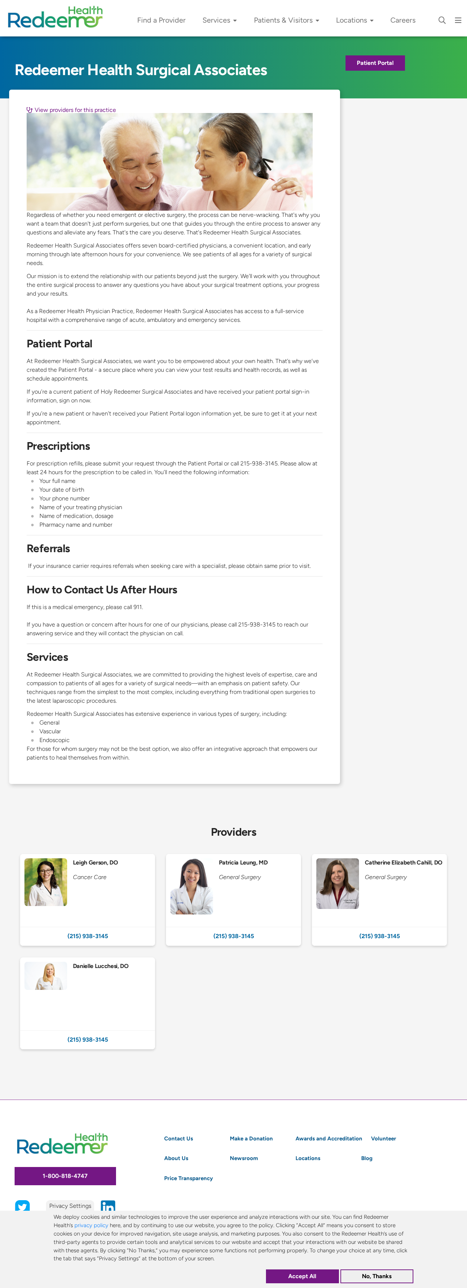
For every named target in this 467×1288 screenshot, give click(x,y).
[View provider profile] (87, 890)
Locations (351, 20)
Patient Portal (375, 62)
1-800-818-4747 (65, 1175)
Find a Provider (161, 20)
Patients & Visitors (283, 20)
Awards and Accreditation (329, 1138)
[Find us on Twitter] (22, 1206)
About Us (176, 1158)
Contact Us (178, 1138)
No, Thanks (376, 1276)
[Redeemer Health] (58, 18)
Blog (367, 1158)
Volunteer (383, 1138)
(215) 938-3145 (87, 936)
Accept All (302, 1276)
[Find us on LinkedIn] (108, 1206)
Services (216, 20)
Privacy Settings (70, 1205)
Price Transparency (188, 1178)
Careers (403, 20)
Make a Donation (251, 1138)
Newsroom (244, 1158)
